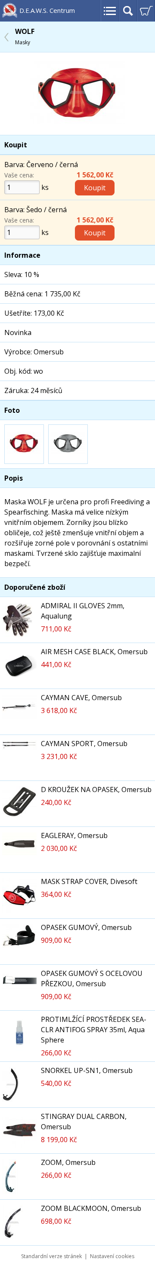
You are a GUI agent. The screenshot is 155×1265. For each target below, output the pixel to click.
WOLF (24, 36)
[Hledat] (127, 10)
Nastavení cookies (112, 1256)
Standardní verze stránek (51, 1256)
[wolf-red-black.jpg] (77, 121)
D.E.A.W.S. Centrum (47, 10)
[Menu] (109, 10)
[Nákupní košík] (146, 10)
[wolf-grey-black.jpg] (68, 444)
